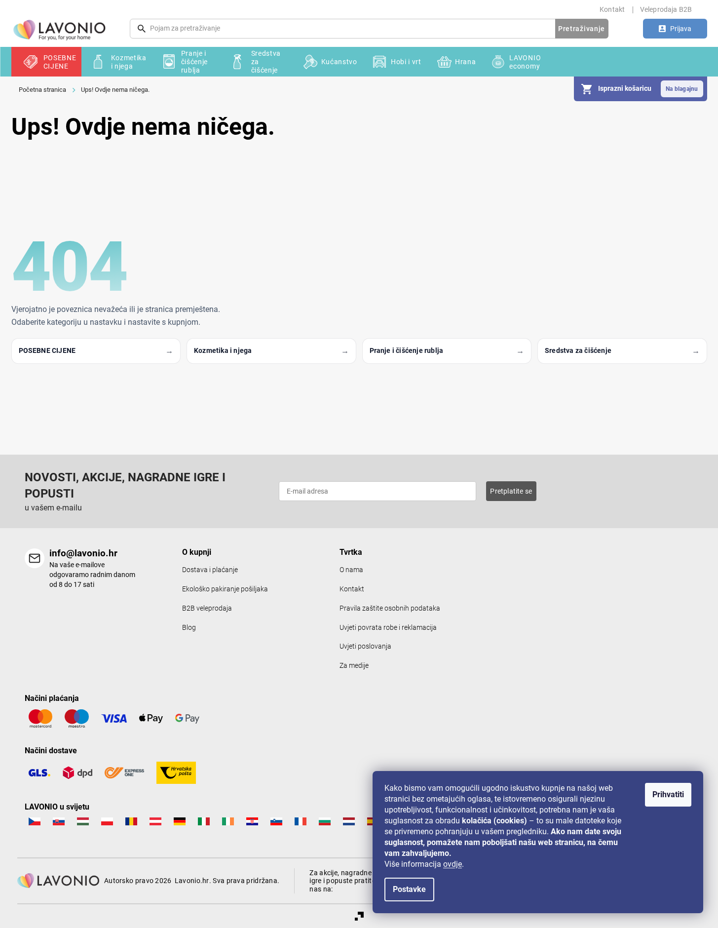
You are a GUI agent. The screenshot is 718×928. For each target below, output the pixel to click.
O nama (351, 570)
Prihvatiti (668, 794)
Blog (189, 627)
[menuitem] (46, 62)
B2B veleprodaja (207, 608)
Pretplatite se (511, 491)
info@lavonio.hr (83, 553)
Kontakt (612, 9)
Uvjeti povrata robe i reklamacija (388, 627)
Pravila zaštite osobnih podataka (390, 608)
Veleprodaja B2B (666, 9)
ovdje (452, 864)
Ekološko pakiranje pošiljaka (225, 589)
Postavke (409, 889)
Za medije (354, 665)
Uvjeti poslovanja (365, 646)
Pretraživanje (581, 29)
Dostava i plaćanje (210, 570)
